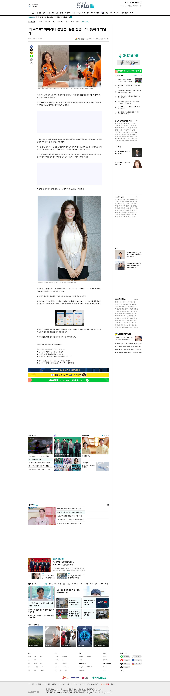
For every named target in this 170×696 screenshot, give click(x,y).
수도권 (78, 13)
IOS (104, 670)
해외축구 (60, 21)
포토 (111, 13)
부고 (61, 670)
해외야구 (47, 21)
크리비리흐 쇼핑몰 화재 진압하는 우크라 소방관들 (41, 469)
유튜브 (126, 660)
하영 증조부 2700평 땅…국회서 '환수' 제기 (48, 577)
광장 (106, 13)
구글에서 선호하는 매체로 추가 (86, 39)
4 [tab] (108, 435)
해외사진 (89, 656)
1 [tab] (102, 435)
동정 (66, 670)
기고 (63, 660)
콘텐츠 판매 (54, 684)
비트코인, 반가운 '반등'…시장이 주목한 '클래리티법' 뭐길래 (41, 617)
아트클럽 (56, 660)
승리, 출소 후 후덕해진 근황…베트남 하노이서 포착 (68, 591)
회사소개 (30, 684)
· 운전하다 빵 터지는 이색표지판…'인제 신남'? (128, 349)
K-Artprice (123, 6)
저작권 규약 (62, 684)
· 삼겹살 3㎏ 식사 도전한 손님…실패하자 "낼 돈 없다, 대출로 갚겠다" (128, 352)
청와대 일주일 (86, 456)
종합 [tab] (140, 75)
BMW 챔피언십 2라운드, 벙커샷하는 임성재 (40, 462)
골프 (77, 21)
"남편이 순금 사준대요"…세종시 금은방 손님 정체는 (70, 523)
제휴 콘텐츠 (124, 13)
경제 (52, 13)
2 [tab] (104, 435)
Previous (29, 576)
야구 (40, 21)
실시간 (39, 13)
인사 (55, 670)
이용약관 (81, 684)
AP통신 (104, 656)
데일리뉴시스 (65, 667)
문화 (88, 13)
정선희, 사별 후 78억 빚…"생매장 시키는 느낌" (69, 512)
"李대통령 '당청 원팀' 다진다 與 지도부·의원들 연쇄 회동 (63, 563)
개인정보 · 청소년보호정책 (91, 684)
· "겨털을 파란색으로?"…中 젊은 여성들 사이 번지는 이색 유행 (128, 343)
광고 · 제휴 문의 (38, 684)
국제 (48, 13)
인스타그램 (138, 663)
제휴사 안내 (47, 684)
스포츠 (93, 13)
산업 (61, 13)
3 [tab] (106, 435)
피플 (116, 248)
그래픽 (80, 660)
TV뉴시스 (117, 13)
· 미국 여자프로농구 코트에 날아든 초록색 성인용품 (128, 346)
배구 (72, 21)
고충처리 (69, 684)
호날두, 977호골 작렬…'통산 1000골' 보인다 (44, 17)
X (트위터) (126, 663)
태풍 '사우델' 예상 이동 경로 (88, 466)
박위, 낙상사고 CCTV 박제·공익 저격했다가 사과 (70, 520)
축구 (54, 21)
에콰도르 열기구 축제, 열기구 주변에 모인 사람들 (41, 456)
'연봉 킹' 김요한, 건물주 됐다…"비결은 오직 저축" (41, 604)
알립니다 (113, 684)
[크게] (107, 39)
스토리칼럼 (64, 656)
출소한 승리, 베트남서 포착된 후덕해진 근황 (69, 509)
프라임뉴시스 (131, 6)
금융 (57, 13)
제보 (131, 13)
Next (84, 576)
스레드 (126, 667)
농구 (67, 21)
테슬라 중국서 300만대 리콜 (89, 614)
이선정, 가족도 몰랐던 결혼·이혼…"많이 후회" (69, 516)
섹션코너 (56, 667)
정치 (44, 13)
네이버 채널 (126, 656)
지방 (83, 13)
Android (105, 667)
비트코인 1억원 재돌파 (35, 459)
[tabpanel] (95, 448)
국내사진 (81, 656)
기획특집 (64, 663)
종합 (45, 584)
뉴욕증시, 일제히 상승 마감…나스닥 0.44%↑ (89, 603)
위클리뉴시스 (138, 6)
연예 (97, 13)
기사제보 (75, 684)
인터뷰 (55, 663)
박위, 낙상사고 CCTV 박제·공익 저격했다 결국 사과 (74, 603)
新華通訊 (105, 660)
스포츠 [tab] (135, 75)
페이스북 (138, 660)
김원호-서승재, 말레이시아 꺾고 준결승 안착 (40, 466)
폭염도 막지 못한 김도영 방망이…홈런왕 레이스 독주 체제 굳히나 (74, 614)
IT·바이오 (67, 13)
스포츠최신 (85, 21)
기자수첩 (118, 146)
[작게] (105, 39)
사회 (73, 13)
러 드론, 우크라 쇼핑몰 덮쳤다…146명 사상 (74, 577)
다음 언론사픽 (138, 656)
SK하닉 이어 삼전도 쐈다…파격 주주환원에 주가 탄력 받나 (41, 611)
